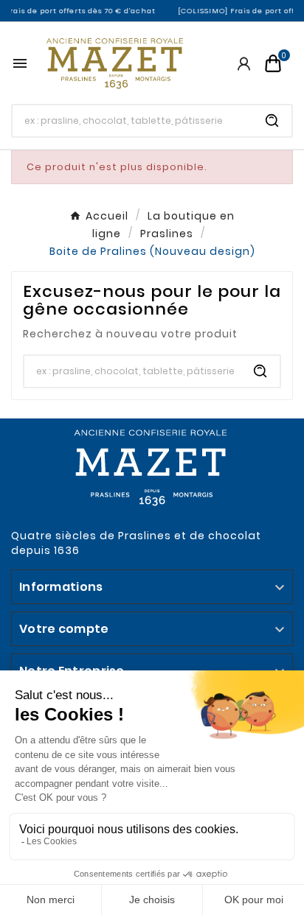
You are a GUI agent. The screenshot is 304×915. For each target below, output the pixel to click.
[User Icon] (243, 63)
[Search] (272, 121)
